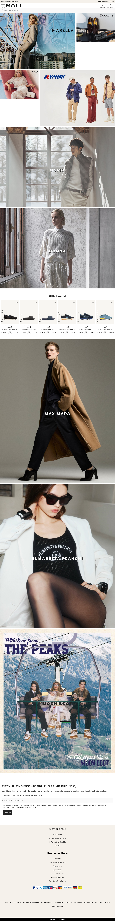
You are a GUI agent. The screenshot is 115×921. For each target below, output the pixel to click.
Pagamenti (57, 866)
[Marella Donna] (37, 41)
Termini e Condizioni (57, 881)
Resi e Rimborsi (57, 873)
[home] (14, 6)
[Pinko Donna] (19, 84)
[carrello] (110, 6)
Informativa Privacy (57, 838)
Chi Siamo (57, 835)
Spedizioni (57, 870)
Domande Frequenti (57, 862)
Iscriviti (8, 813)
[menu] (3, 6)
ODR (57, 846)
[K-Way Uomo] (77, 98)
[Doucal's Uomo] (95, 27)
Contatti (57, 859)
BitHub (63, 919)
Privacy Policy (76, 805)
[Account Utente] (102, 6)
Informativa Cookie (57, 842)
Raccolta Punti (57, 877)
